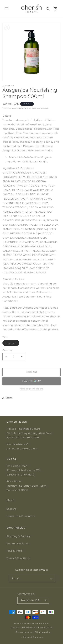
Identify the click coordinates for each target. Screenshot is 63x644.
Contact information (33, 637)
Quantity (7, 350)
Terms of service (24, 632)
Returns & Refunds (17, 543)
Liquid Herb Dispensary (20, 516)
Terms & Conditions (18, 558)
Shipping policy (42, 632)
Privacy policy (45, 627)
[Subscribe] (51, 578)
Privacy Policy (14, 550)
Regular (12, 343)
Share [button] (9, 397)
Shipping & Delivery (18, 536)
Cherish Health (29, 623)
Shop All (11, 508)
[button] (6, 8)
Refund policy (28, 627)
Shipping (21, 108)
